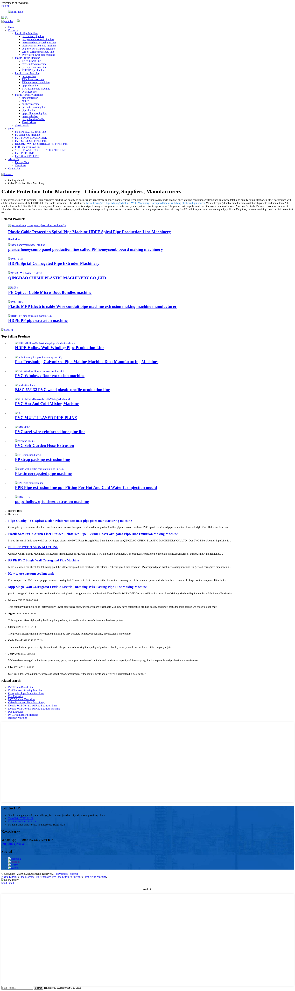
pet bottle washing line (34, 107)
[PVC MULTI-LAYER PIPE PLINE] (17, 413)
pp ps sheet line (30, 85)
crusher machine (30, 103)
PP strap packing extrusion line (42, 459)
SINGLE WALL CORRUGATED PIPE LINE (40, 150)
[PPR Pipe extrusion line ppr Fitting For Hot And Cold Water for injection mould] (29, 482)
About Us (13, 159)
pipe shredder (29, 110)
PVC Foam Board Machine (23, 714)
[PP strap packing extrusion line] (28, 454)
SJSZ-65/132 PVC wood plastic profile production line (62, 389)
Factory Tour (22, 162)
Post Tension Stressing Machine (25, 690)
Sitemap (74, 873)
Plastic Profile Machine (27, 57)
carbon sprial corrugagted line (38, 51)
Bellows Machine (17, 717)
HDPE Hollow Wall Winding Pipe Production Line (59, 347)
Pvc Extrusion (15, 696)
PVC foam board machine (36, 88)
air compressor (30, 97)
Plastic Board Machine (27, 73)
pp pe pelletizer (30, 116)
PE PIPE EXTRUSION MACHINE (33, 547)
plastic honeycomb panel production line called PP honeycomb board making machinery (85, 249)
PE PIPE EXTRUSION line (30, 131)
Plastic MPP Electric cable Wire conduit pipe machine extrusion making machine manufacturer (92, 306)
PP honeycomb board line (36, 82)
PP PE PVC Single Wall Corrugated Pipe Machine (43, 560)
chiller (25, 100)
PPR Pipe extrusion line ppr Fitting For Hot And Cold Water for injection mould (86, 487)
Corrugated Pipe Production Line (26, 693)
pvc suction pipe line (33, 36)
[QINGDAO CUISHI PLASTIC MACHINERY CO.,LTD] (25, 273)
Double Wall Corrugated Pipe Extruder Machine (34, 708)
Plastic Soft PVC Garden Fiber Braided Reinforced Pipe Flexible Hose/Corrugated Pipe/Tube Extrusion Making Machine (93, 534)
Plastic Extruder (9, 876)
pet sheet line (29, 76)
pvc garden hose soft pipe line (38, 39)
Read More (14, 239)
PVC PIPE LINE (24, 153)
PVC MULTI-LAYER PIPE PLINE (46, 417)
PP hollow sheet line (33, 79)
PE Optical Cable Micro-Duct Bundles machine (50, 292)
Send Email (7, 883)
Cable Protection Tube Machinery (26, 702)
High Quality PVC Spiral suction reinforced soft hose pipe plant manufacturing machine (70, 520)
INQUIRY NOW (13, 844)
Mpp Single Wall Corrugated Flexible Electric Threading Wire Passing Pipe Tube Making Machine (77, 587)
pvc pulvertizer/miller (33, 119)
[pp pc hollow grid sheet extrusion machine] (22, 497)
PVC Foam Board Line (20, 687)
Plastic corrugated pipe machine (43, 473)
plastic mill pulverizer (193, 203)
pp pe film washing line (34, 113)
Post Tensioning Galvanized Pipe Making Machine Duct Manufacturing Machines (86, 361)
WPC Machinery (140, 203)
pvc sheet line (29, 91)
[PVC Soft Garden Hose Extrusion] (25, 440)
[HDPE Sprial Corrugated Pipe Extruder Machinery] (15, 258)
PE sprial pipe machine (27, 134)
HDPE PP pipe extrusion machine (38, 320)
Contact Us (14, 168)
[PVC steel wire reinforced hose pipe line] (22, 427)
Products (13, 30)
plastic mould (22, 125)
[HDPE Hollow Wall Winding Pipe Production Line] (45, 343)
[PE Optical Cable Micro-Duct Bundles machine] (13, 287)
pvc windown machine (34, 64)
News (11, 128)
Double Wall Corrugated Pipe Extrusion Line (32, 705)
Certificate (20, 165)
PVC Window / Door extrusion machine (50, 375)
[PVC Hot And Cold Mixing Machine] (42, 399)
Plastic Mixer (29, 122)
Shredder (77, 876)
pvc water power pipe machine (38, 54)
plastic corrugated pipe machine (39, 45)
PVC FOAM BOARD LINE (31, 137)
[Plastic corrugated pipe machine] (39, 468)
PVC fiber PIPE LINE (27, 156)
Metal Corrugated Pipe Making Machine (108, 203)
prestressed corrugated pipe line (39, 42)
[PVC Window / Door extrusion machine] (40, 371)
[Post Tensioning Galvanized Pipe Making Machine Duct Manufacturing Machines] (38, 357)
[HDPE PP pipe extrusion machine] (30, 315)
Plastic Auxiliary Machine (29, 94)
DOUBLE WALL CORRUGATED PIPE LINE (41, 143)
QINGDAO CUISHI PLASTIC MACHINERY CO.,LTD (57, 278)
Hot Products (60, 873)
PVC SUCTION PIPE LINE (31, 140)
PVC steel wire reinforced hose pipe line (50, 431)
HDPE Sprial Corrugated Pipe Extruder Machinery (53, 263)
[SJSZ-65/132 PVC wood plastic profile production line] (25, 385)
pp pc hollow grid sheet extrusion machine (52, 501)
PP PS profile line (31, 60)
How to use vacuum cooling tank (31, 573)
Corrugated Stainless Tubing (166, 203)
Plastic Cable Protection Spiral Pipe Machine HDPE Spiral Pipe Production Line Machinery (89, 232)
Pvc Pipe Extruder (61, 876)
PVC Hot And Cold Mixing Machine (47, 403)
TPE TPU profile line (33, 70)
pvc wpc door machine (34, 67)
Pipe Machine (27, 876)
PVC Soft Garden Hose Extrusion (44, 445)
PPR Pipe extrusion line (28, 147)
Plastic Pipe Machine (26, 33)
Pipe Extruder (43, 876)
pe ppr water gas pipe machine (38, 48)
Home (11, 27)
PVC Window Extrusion (21, 699)
